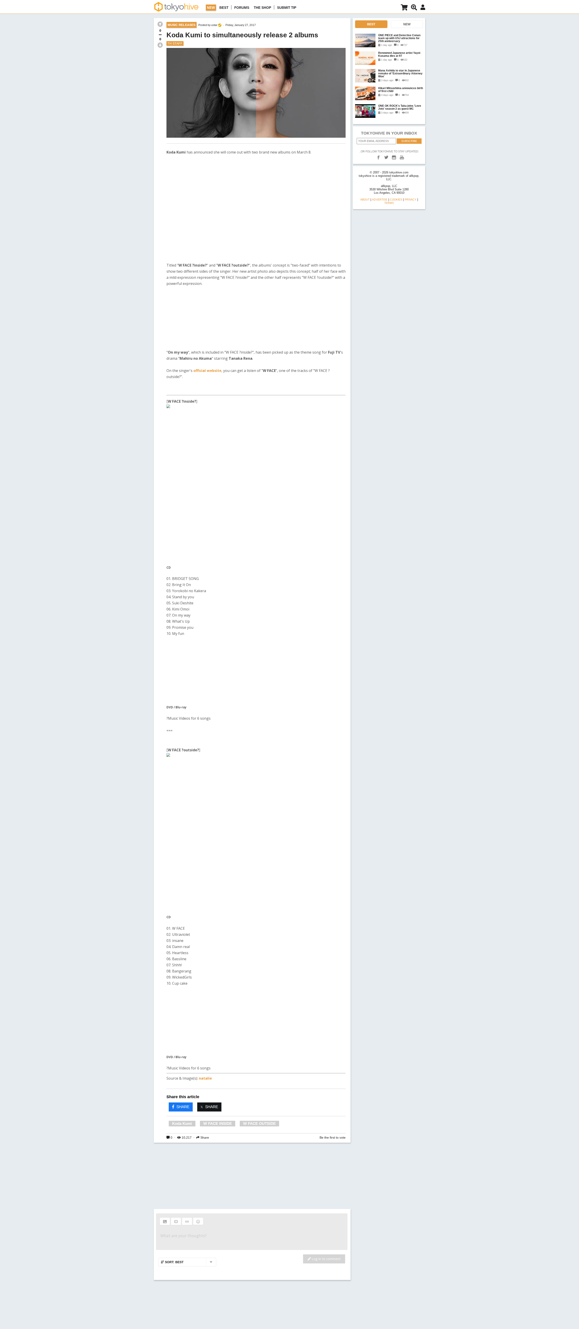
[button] (165, 1221)
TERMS (389, 203)
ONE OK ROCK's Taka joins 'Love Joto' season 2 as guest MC (399, 107)
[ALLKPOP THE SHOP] (404, 8)
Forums (241, 7)
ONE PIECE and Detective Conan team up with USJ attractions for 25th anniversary (399, 38)
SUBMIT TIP (286, 7)
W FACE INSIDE (217, 1123)
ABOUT (365, 199)
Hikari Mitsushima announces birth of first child (400, 89)
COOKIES (396, 199)
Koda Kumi (182, 1123)
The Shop (262, 7)
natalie (205, 1078)
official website (207, 370)
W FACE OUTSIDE (259, 1123)
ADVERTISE (379, 199)
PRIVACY (410, 199)
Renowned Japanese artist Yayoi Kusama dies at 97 (399, 54)
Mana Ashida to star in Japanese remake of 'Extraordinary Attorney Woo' (400, 73)
